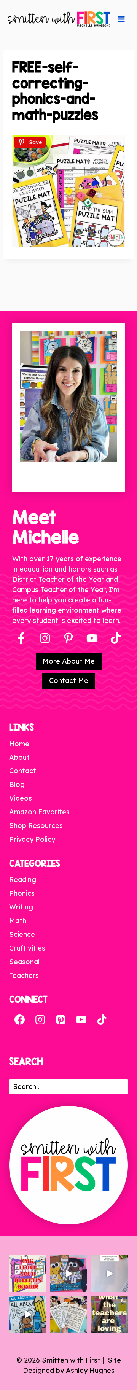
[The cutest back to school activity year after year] (68, 1273)
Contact (22, 770)
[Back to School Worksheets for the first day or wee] (68, 1314)
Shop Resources (36, 825)
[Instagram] (45, 638)
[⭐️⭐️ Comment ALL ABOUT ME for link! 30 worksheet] (27, 1314)
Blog (17, 784)
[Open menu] (121, 19)
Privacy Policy (32, 839)
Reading (22, 879)
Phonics (22, 893)
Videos (20, 798)
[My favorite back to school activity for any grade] (109, 1273)
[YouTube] (92, 638)
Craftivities (27, 948)
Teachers (24, 975)
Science (22, 934)
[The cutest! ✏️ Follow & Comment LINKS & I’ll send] (27, 1273)
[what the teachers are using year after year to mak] (109, 1314)
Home (19, 743)
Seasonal (24, 961)
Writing (21, 907)
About (19, 757)
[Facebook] (21, 638)
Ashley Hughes (90, 1370)
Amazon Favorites (39, 811)
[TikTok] (101, 1019)
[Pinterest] (68, 638)
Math (17, 920)
